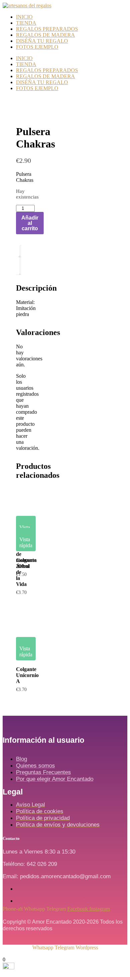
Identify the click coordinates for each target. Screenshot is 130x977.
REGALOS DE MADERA (45, 35)
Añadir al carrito (29, 223)
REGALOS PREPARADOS (47, 29)
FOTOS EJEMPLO (37, 47)
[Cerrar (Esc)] (108, 7)
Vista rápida (25, 530)
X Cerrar (12, 953)
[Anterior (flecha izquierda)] (11, 488)
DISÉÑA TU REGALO (42, 41)
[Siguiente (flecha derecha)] (118, 488)
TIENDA (26, 23)
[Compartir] (122, 7)
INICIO (24, 17)
